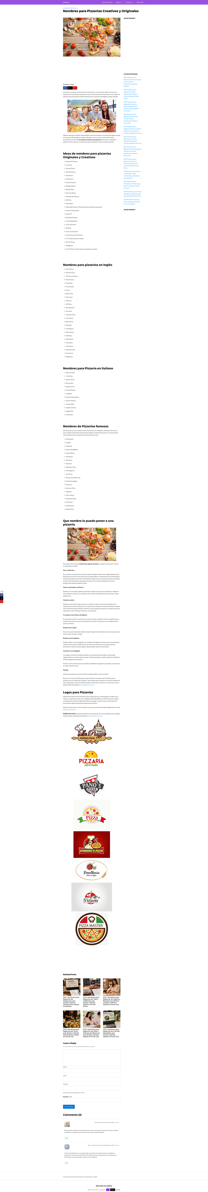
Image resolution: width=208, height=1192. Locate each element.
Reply (66, 1138)
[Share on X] (70, 88)
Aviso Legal (93, 1176)
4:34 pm (117, 1145)
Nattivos (66, 2)
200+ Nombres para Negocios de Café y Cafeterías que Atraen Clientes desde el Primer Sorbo (131, 94)
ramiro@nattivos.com (87, 685)
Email (65, 1075)
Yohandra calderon (99, 1122)
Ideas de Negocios (107, 2)
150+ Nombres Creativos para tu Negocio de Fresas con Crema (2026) (132, 202)
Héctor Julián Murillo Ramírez (96, 1145)
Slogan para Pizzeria (69, 709)
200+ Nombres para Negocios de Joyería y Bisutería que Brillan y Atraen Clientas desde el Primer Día (131, 106)
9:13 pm (117, 1122)
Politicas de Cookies (84, 1176)
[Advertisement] (91, 70)
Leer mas (117, 1189)
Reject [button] (112, 1189)
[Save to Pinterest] (74, 88)
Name (65, 1067)
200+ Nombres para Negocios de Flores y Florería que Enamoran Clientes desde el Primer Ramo (131, 163)
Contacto (65, 1176)
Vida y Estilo (139, 2)
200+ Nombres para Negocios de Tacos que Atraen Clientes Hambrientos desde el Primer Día (131, 118)
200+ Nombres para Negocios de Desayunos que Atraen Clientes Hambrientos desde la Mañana (132, 81)
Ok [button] (108, 1189)
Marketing (129, 2)
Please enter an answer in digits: (74, 1092)
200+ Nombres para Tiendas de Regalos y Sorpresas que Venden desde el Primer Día (132, 194)
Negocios (118, 2)
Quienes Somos (73, 1176)
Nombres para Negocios (70, 8)
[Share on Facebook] (65, 88)
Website (65, 1084)
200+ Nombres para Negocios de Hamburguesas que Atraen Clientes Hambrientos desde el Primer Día (132, 151)
